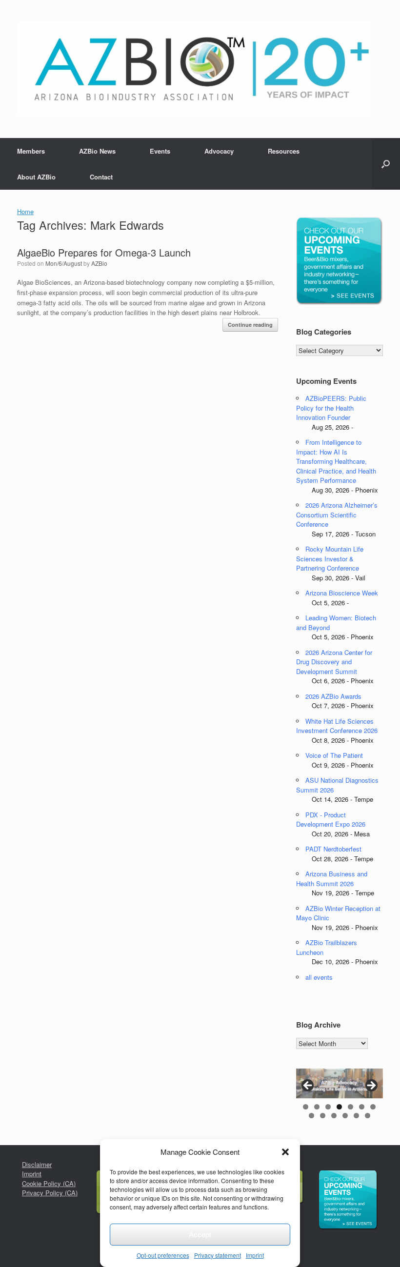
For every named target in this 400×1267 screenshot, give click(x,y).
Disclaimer (37, 1164)
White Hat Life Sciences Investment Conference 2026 (337, 725)
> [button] (370, 1086)
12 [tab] (356, 1115)
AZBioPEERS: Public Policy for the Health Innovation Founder (331, 408)
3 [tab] (328, 1106)
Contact (101, 176)
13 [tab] (367, 1115)
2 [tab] (317, 1106)
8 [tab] (311, 1115)
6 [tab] (361, 1106)
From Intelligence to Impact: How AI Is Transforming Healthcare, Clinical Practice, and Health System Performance (336, 461)
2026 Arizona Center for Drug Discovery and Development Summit (334, 662)
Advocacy (219, 151)
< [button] (308, 1086)
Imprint (255, 1255)
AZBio (99, 263)
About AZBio (36, 176)
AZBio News (97, 151)
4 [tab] (339, 1106)
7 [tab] (373, 1106)
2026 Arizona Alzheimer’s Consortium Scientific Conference (337, 514)
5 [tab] (350, 1106)
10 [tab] (334, 1115)
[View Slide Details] (339, 1083)
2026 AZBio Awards (333, 696)
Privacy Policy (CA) (50, 1192)
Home (25, 211)
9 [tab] (322, 1115)
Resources (284, 151)
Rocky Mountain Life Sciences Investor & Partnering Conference (329, 558)
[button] (285, 1152)
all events (319, 977)
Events (160, 151)
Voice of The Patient (334, 755)
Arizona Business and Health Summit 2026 (331, 878)
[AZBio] (194, 69)
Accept (200, 1234)
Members (31, 151)
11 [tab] (345, 1115)
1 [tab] (305, 1106)
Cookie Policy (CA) (49, 1183)
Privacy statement (217, 1255)
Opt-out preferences (163, 1255)
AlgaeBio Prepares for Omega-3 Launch (104, 252)
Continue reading (250, 324)
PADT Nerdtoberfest (333, 848)
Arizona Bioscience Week (341, 592)
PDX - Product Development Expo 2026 (330, 819)
